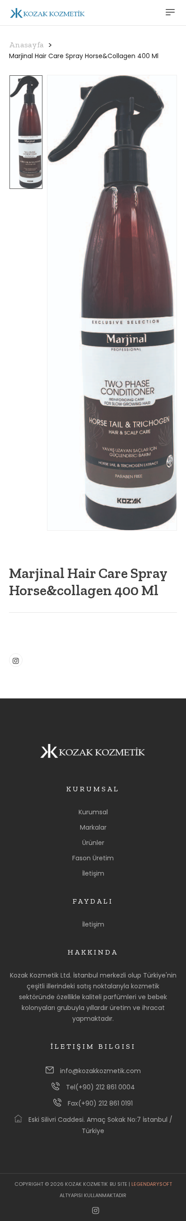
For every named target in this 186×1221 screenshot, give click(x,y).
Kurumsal (93, 812)
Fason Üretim (93, 858)
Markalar (93, 827)
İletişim (93, 873)
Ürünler (93, 842)
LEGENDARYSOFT (151, 1184)
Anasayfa (26, 45)
